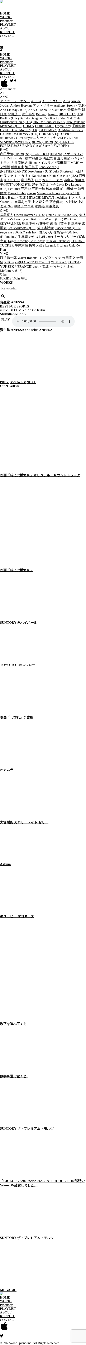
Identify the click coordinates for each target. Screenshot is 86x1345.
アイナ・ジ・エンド (15, 101)
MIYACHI (34, 197)
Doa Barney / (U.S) (25, 134)
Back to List (18, 382)
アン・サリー (43, 105)
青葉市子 (74, 110)
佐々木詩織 (45, 228)
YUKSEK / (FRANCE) (16, 266)
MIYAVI (48, 197)
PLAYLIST (8, 24)
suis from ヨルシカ (39, 232)
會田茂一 (14, 114)
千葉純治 (78, 126)
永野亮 (40, 206)
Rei (33, 219)
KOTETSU (12, 180)
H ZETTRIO (40, 154)
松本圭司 (52, 189)
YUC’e (9, 262)
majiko (31, 193)
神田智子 (31, 184)
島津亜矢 (28, 223)
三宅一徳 (38, 189)
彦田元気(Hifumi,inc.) (15, 154)
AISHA (36, 101)
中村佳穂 (70, 202)
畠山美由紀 (61, 158)
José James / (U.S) (40, 171)
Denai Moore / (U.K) (24, 130)
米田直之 (69, 258)
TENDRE (78, 241)
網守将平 (28, 114)
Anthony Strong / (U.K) (70, 105)
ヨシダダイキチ (49, 258)
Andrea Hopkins (21, 105)
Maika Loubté (17, 193)
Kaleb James (40, 175)
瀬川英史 (60, 223)
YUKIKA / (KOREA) (66, 262)
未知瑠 (75, 193)
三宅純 (26, 189)
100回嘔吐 (19, 278)
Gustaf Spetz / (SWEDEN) (51, 145)
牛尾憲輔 (21, 245)
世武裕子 (74, 223)
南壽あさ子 (22, 202)
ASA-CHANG (38, 110)
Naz (10, 206)
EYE (67, 138)
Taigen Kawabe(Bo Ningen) (26, 241)
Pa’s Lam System (19, 219)
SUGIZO (19, 232)
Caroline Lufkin (54, 118)
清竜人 (69, 180)
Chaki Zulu (73, 118)
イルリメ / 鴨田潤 (54, 162)
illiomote (34, 162)
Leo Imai (14, 189)
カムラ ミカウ (52, 180)
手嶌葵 (23, 236)
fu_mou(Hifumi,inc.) (45, 142)
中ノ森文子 (40, 202)
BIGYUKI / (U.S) (71, 114)
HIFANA (56, 154)
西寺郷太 (56, 202)
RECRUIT (7, 32)
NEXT (31, 382)
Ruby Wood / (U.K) (50, 219)
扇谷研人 (6, 215)
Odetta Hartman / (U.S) (29, 215)
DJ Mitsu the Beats (70, 130)
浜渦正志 (46, 158)
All (2, 93)
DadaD (5, 130)
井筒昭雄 (21, 162)
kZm (38, 180)
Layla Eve (63, 184)
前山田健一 (68, 189)
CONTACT (8, 36)
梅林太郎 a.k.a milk (42, 245)
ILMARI (73, 162)
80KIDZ (5, 278)
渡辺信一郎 (8, 258)
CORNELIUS (44, 126)
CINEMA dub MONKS (49, 122)
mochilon (61, 197)
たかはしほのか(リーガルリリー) (53, 236)
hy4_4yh (18, 158)
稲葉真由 (17, 167)
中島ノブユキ (24, 206)
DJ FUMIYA (48, 130)
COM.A (28, 126)
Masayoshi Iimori (48, 193)
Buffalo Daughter (31, 118)
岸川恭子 (27, 180)
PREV (4, 382)
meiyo (65, 193)
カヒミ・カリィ (19, 175)
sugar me (6, 232)
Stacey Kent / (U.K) (68, 228)
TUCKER (7, 245)
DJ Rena (5, 134)
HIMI (8, 158)
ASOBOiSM (58, 110)
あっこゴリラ (52, 101)
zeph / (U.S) (41, 266)
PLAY (5, 319)
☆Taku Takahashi (58, 241)
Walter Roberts (27, 258)
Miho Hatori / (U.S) (13, 197)
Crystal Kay (63, 126)
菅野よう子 (47, 184)
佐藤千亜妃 (44, 223)
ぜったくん (58, 266)
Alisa (66, 101)
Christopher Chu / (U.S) (16, 122)
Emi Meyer (25, 138)
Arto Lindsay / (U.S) (13, 110)
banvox (53, 114)
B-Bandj (41, 114)
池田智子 (31, 167)
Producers (6, 21)
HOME (5, 13)
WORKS (6, 17)
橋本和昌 (31, 158)
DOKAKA (46, 134)
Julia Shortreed (63, 171)
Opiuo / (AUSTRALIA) (62, 215)
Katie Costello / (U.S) (63, 175)
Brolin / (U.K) (9, 118)
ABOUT (6, 28)
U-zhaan (62, 245)
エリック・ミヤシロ (48, 138)
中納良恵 (52, 206)
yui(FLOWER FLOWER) (32, 262)
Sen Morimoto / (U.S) (22, 228)
